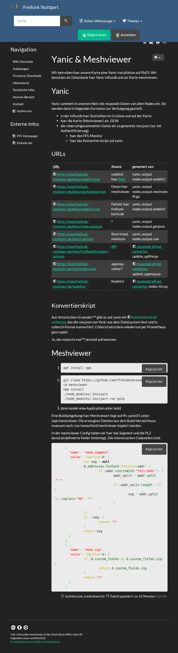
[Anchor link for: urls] (68, 153)
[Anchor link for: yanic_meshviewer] (136, 58)
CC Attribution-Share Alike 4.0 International (34, 641)
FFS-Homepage (27, 136)
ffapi (121, 179)
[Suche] (66, 21)
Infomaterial (21, 83)
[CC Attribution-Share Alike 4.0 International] (19, 627)
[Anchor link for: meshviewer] (95, 352)
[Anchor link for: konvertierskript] (98, 305)
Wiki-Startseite (23, 61)
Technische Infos (24, 90)
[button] (97, 21)
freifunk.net (24, 143)
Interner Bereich (23, 97)
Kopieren (154, 369)
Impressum (24, 111)
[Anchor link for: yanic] (72, 90)
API (114, 246)
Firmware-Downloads (27, 76)
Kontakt (18, 104)
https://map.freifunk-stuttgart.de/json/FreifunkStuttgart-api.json (81, 251)
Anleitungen (21, 69)
